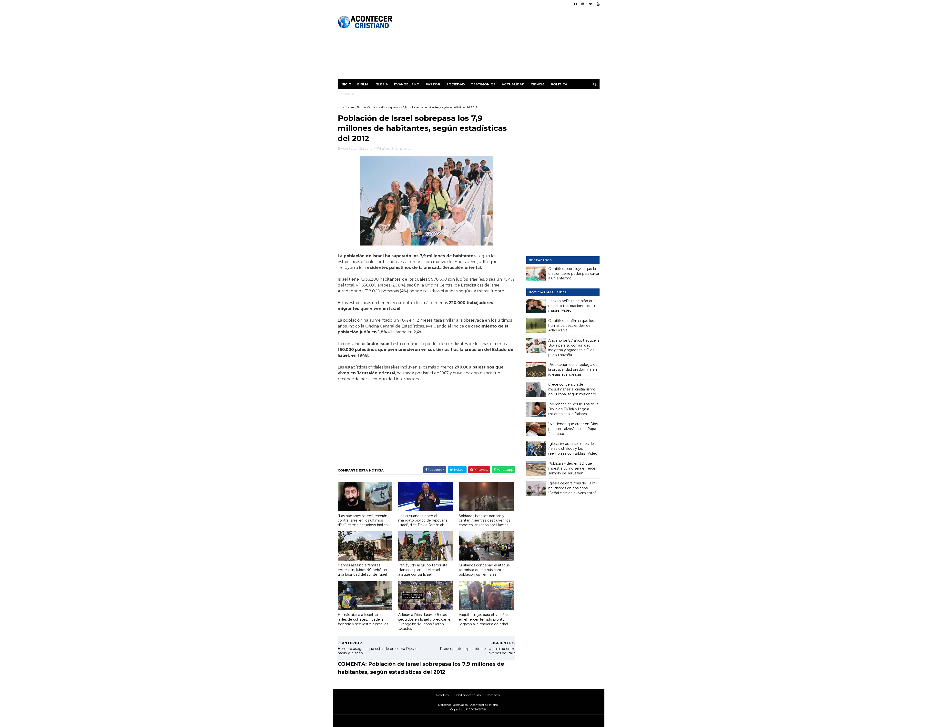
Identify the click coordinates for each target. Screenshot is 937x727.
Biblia (362, 84)
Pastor (433, 84)
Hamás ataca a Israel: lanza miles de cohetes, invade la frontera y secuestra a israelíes (363, 619)
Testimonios (483, 84)
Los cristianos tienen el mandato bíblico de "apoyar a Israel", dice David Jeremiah (423, 520)
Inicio (346, 84)
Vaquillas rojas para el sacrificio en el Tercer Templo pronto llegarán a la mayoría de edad (484, 619)
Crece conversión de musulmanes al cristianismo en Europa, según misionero (572, 389)
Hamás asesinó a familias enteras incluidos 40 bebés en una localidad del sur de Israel (363, 569)
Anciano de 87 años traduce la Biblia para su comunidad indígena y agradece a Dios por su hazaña (574, 347)
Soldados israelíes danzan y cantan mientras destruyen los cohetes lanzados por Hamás (484, 520)
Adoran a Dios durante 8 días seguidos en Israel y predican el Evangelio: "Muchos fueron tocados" (424, 622)
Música (347, 94)
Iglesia (381, 84)
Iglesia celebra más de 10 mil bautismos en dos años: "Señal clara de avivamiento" (572, 488)
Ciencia (538, 84)
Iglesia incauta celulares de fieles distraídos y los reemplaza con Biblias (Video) (573, 448)
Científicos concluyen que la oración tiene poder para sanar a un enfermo (573, 273)
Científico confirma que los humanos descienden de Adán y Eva (571, 325)
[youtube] (598, 4)
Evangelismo (406, 84)
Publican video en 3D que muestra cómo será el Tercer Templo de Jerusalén (572, 468)
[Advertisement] (511, 45)
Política (559, 84)
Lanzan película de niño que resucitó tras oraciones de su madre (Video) (572, 306)
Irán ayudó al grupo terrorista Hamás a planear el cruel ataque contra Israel (422, 569)
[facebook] (575, 4)
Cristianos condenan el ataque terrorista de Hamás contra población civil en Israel (484, 569)
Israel (351, 107)
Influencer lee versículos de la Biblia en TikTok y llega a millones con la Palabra (573, 409)
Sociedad (455, 84)
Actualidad (513, 84)
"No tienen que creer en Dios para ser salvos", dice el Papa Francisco (573, 429)
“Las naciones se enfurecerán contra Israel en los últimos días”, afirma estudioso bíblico (363, 520)
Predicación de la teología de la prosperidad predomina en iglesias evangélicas (573, 369)
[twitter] (590, 4)
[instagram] (582, 4)
